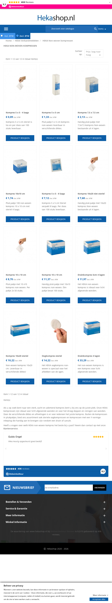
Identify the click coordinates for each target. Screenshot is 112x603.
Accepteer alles (98, 599)
